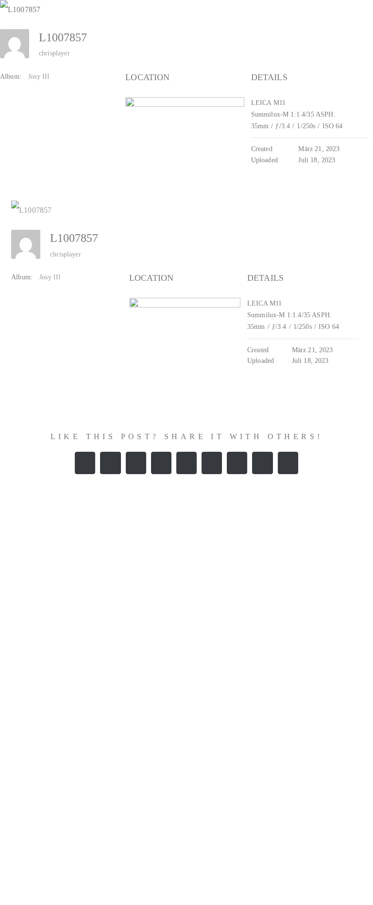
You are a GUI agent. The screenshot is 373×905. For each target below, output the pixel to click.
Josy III (39, 76)
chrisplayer (54, 53)
